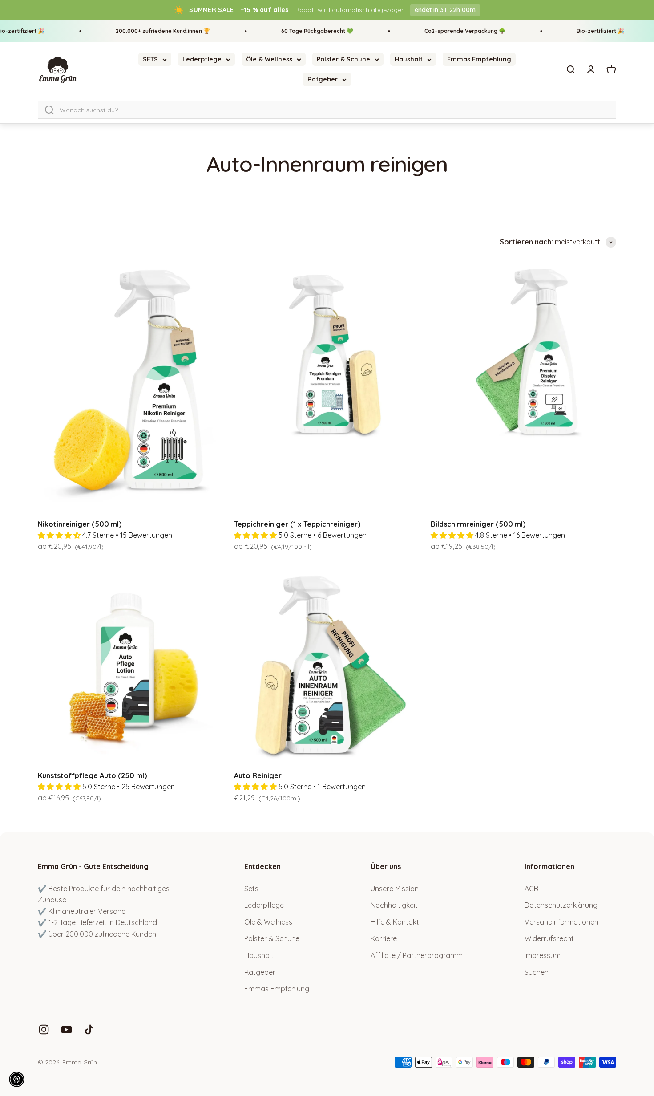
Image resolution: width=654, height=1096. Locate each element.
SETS (150, 59)
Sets (251, 888)
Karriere (384, 938)
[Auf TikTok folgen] (89, 1029)
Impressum (543, 955)
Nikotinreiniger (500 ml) (79, 524)
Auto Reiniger (258, 775)
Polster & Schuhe (343, 59)
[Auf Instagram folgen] (44, 1029)
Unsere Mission (395, 888)
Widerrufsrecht (549, 938)
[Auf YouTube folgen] (67, 1029)
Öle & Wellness (269, 59)
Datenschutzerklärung (561, 905)
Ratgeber (322, 79)
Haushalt (409, 59)
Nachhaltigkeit (394, 905)
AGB (531, 888)
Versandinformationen (561, 921)
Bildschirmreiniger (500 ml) (478, 524)
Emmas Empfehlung (479, 59)
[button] (16, 1079)
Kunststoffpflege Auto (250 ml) (92, 775)
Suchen (537, 972)
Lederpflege (202, 59)
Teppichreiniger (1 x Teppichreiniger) (297, 524)
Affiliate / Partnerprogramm (417, 955)
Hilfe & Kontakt (395, 921)
